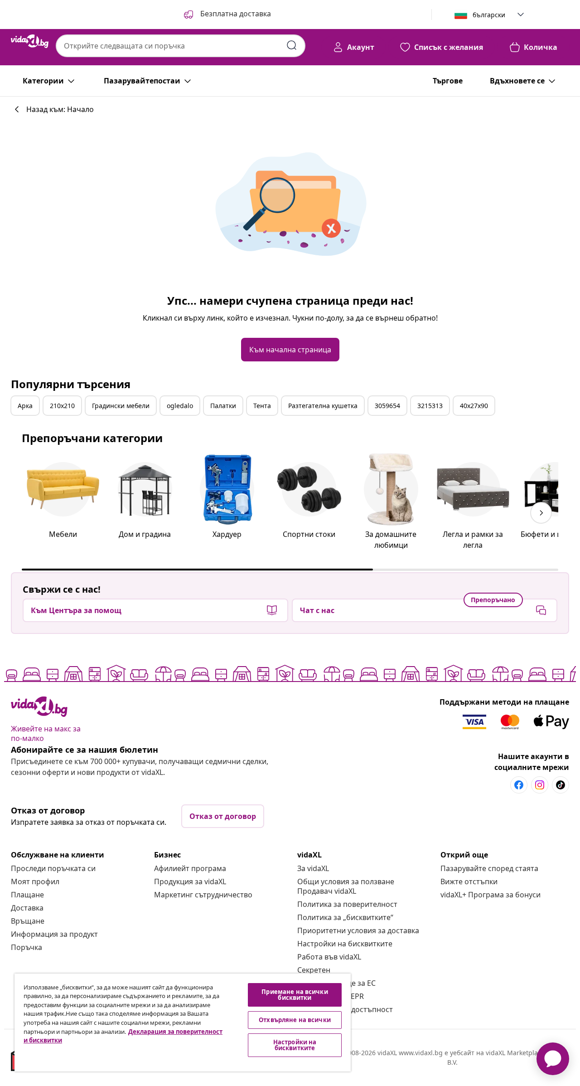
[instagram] (539, 784)
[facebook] (518, 784)
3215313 (430, 405)
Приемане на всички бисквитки (294, 995)
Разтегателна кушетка (323, 405)
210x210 (62, 405)
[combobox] (180, 45)
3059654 (387, 405)
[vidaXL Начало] (29, 41)
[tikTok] (560, 784)
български (489, 14)
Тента (262, 405)
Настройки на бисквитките (344, 944)
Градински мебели (121, 405)
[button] (226, 14)
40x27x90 (474, 405)
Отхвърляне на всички (295, 1020)
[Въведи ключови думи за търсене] (292, 45)
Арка (25, 405)
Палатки (223, 405)
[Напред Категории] (541, 513)
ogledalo (180, 405)
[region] (182, 1022)
